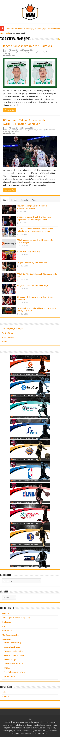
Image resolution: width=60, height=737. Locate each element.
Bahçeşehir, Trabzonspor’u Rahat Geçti (32, 285)
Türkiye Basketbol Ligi (12, 643)
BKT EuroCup (7, 631)
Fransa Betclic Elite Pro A (13, 664)
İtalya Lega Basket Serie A (14, 655)
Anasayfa (6, 33)
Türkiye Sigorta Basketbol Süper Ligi (16, 618)
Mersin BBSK (21, 52)
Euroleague (6, 622)
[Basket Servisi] (30, 11)
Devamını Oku (10, 110)
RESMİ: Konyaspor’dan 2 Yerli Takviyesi (28, 46)
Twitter (4, 692)
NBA (3, 626)
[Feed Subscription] (59, 39)
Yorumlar (24, 200)
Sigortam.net (31, 52)
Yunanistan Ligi (10, 660)
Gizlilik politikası (8, 337)
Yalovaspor (15, 132)
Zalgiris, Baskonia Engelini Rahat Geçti (32, 263)
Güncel (5, 200)
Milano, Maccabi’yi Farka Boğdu (29, 251)
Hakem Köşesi (9, 676)
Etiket (34, 200)
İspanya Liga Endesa (12, 647)
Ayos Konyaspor (10, 52)
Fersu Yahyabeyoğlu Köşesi (12, 329)
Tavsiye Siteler (7, 333)
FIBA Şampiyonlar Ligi (10, 635)
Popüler (14, 200)
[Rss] (30, 719)
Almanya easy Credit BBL (13, 651)
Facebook (5, 697)
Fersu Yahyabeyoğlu (12, 50)
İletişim (4, 342)
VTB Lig (7, 668)
